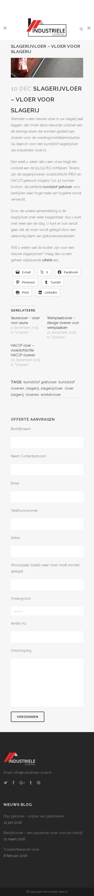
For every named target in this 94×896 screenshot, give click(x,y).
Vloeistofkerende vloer (21, 849)
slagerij (32, 388)
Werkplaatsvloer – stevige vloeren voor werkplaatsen (63, 323)
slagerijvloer (52, 388)
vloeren (32, 395)
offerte (47, 260)
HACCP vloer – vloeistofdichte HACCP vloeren (23, 350)
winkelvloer (51, 395)
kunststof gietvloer (57, 187)
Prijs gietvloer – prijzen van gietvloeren (34, 816)
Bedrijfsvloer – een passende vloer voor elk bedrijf (43, 833)
